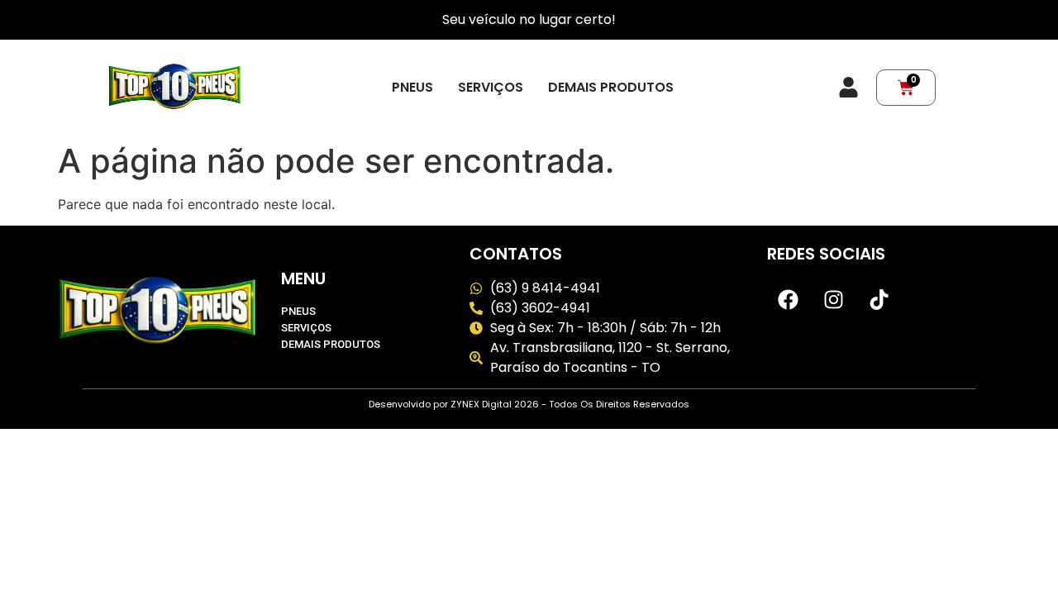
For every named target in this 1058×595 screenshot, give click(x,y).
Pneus (412, 87)
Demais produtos (611, 87)
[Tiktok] (878, 299)
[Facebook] (787, 299)
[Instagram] (833, 299)
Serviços (490, 87)
